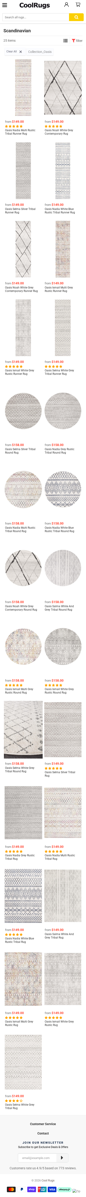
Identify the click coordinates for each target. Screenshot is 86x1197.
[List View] (65, 40)
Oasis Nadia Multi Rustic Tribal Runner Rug (20, 132)
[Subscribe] (62, 1157)
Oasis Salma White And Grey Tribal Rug (59, 936)
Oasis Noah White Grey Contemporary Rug (59, 132)
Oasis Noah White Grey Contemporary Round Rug (21, 608)
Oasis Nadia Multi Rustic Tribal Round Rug (20, 529)
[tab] (43, 1123)
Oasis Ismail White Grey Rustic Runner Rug (19, 372)
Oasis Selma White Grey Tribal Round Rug (19, 769)
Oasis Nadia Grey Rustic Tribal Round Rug (59, 451)
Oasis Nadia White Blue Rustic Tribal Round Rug (59, 529)
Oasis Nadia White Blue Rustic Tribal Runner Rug (60, 210)
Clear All (11, 51)
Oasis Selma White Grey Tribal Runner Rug (59, 372)
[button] (14, 126)
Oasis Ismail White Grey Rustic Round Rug (59, 691)
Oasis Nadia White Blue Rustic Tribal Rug (19, 940)
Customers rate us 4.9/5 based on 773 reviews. (43, 1168)
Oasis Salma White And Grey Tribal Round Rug (59, 608)
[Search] (76, 17)
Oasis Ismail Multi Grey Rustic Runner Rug (59, 289)
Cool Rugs (48, 1180)
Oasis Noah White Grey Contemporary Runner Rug (21, 289)
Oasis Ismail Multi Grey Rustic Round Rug (19, 691)
